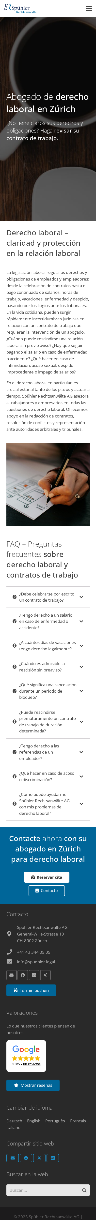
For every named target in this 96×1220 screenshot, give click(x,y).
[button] (88, 9)
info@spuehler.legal (36, 962)
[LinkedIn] (34, 975)
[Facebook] (22, 975)
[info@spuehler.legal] (11, 961)
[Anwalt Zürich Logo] (20, 8)
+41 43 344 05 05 (33, 952)
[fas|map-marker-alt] (11, 934)
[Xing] (45, 975)
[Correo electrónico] (11, 975)
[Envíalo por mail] (12, 1158)
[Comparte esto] (26, 1158)
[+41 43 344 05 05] (11, 952)
